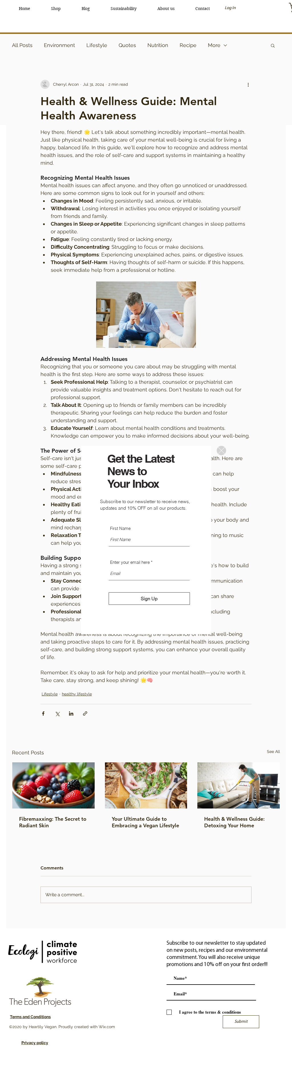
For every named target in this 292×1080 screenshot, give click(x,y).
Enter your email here (130, 562)
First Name (120, 528)
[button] (221, 450)
